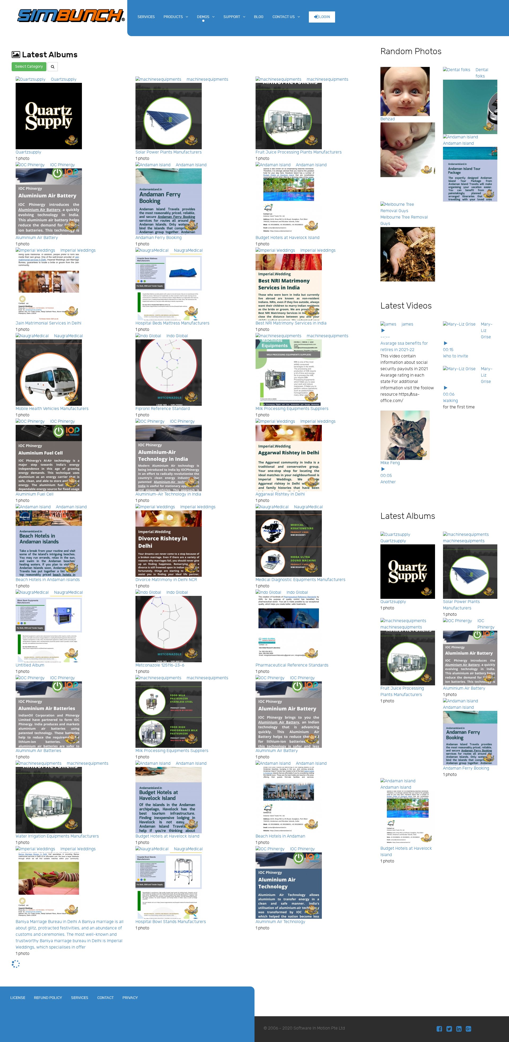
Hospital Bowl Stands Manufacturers (170, 921)
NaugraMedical (188, 250)
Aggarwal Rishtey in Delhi (280, 494)
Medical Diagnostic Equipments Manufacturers (300, 579)
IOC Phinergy (62, 165)
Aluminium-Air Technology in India (168, 494)
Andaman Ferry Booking (158, 237)
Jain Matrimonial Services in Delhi (48, 323)
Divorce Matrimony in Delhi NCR (166, 579)
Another (388, 482)
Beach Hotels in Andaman (280, 836)
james (407, 324)
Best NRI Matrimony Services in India (291, 323)
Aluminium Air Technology (280, 921)
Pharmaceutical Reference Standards (292, 665)
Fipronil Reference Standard (162, 408)
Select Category (29, 66)
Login (324, 17)
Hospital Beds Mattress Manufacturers (172, 323)
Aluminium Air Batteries (38, 750)
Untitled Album (30, 665)
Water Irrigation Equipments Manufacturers (57, 836)
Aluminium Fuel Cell (35, 494)
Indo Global (177, 336)
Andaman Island (191, 165)
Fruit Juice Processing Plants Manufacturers (299, 152)
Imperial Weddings (78, 250)
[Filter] (52, 66)
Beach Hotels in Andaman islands (48, 579)
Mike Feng (390, 463)
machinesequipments (207, 79)
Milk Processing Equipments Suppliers (292, 408)
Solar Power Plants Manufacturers (168, 152)
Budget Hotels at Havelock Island (287, 237)
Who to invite (455, 356)
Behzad (387, 119)
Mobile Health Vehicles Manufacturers (52, 408)
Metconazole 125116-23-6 (159, 665)
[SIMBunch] (71, 15)
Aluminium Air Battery (37, 237)
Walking (450, 400)
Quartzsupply (64, 79)
